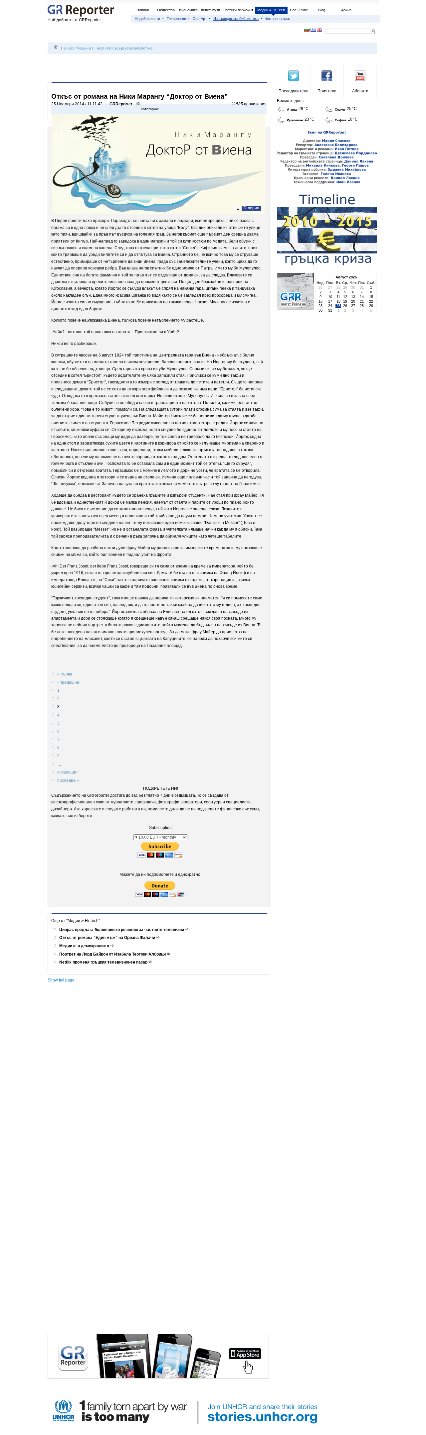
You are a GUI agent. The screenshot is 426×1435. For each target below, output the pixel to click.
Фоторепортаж (277, 19)
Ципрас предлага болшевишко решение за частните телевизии (122, 929)
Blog (321, 10)
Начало (67, 48)
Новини (142, 10)
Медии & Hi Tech (271, 10)
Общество (166, 10)
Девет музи (210, 10)
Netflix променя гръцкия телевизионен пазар (103, 962)
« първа (64, 674)
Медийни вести (147, 19)
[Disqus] (160, 1077)
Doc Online (299, 10)
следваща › (68, 772)
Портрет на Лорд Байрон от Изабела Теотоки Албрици (113, 954)
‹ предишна (68, 682)
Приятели (327, 91)
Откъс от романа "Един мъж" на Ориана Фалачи (107, 937)
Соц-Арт (200, 19)
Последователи (294, 91)
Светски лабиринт (238, 10)
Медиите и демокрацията (84, 946)
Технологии (176, 19)
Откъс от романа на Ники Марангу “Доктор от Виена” (139, 96)
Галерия (251, 208)
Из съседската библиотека (236, 19)
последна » (68, 780)
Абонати (360, 91)
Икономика (188, 10)
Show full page (61, 980)
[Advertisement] (160, 69)
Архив (346, 10)
